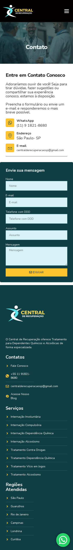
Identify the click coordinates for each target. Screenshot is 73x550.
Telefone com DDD (18, 212)
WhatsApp (25, 121)
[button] (66, 11)
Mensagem (13, 245)
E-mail (22, 146)
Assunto (11, 228)
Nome (9, 179)
